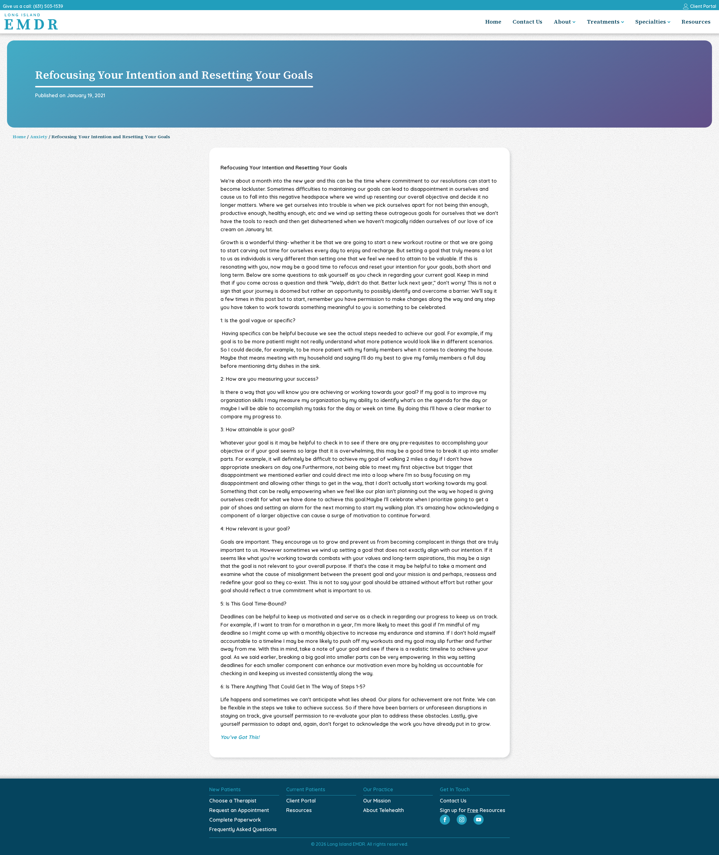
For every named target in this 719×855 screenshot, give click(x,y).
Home (493, 22)
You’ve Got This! (240, 737)
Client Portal (301, 800)
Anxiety (38, 136)
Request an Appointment (239, 810)
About (562, 22)
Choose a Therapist (232, 800)
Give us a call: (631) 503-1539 (33, 6)
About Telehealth (383, 810)
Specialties (650, 22)
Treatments (603, 22)
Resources (696, 22)
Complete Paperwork (235, 820)
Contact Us (527, 22)
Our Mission (377, 800)
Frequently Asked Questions (243, 829)
